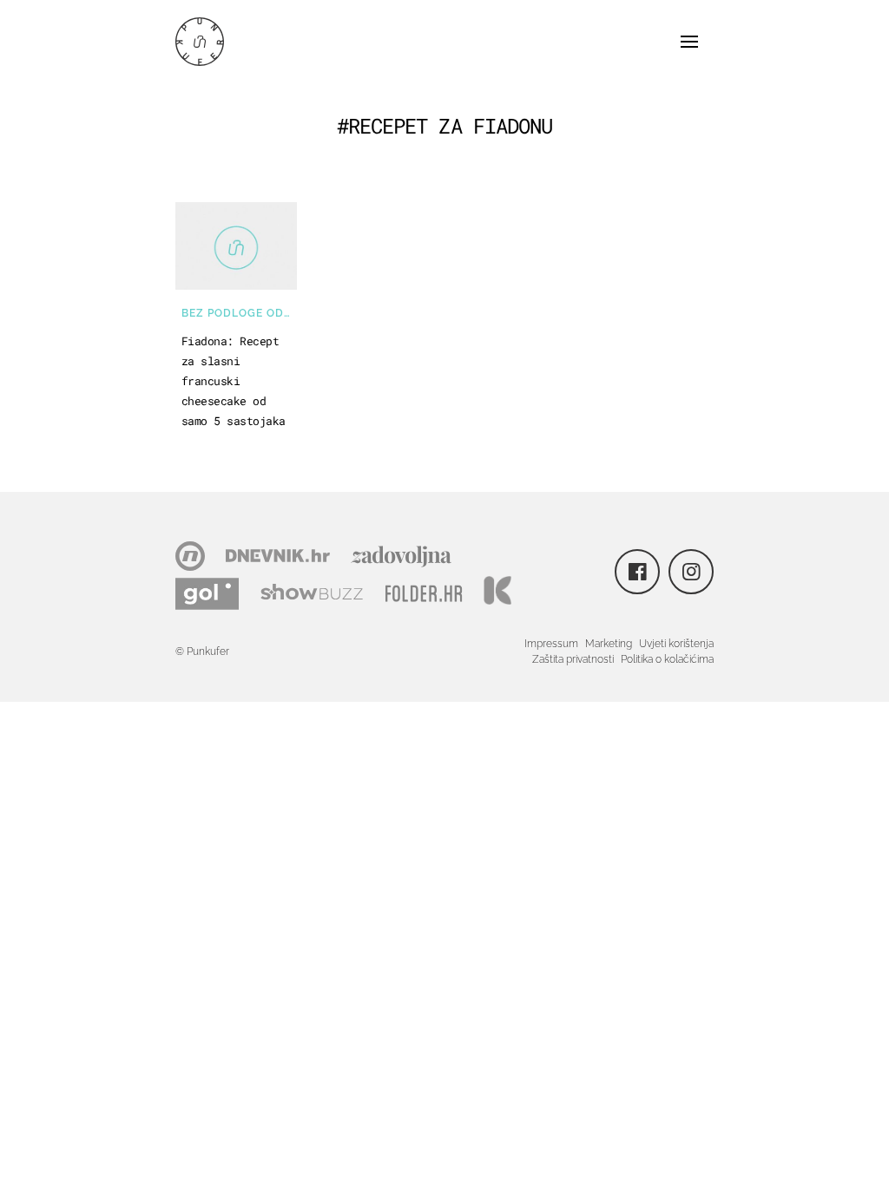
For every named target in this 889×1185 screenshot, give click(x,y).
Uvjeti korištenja (676, 644)
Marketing (608, 644)
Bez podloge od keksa (239, 313)
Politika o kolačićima (667, 659)
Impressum (551, 644)
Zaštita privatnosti (573, 659)
